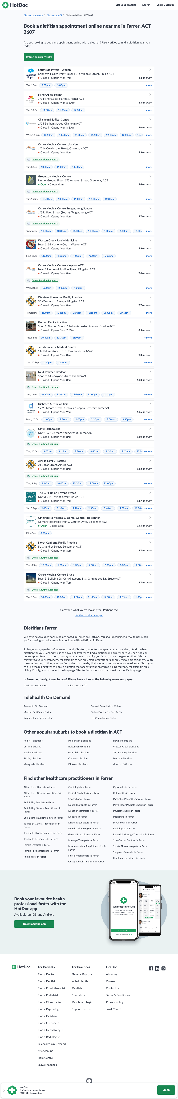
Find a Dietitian (47, 1016)
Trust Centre (113, 1009)
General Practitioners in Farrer (84, 834)
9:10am (61, 508)
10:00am (47, 199)
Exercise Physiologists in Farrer (84, 828)
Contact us (112, 988)
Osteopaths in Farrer (124, 793)
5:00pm (61, 85)
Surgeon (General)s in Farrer (128, 852)
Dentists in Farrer (77, 817)
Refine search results (39, 57)
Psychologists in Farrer (125, 823)
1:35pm (139, 597)
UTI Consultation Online (104, 718)
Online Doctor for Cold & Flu (106, 712)
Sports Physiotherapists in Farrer (130, 846)
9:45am (126, 451)
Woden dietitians (33, 752)
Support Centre (81, 1009)
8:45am (94, 451)
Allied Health (80, 981)
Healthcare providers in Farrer (129, 858)
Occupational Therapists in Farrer (86, 862)
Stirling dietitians (33, 758)
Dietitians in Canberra (35, 685)
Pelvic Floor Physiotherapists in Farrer (133, 805)
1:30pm (124, 231)
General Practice (82, 974)
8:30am (79, 451)
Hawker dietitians (122, 741)
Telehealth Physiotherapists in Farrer (43, 833)
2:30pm (62, 256)
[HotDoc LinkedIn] (157, 968)
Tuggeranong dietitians (125, 752)
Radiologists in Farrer (124, 828)
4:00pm (77, 256)
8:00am (47, 451)
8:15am (63, 451)
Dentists (77, 988)
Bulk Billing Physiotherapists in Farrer (43, 818)
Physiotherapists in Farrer (126, 811)
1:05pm (124, 597)
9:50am (124, 508)
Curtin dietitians (32, 747)
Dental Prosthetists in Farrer (83, 811)
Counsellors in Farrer (79, 799)
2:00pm (140, 231)
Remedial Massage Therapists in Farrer (133, 834)
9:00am (46, 483)
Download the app (34, 924)
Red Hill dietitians (33, 741)
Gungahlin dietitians (79, 752)
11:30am (63, 110)
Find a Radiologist (49, 1037)
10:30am (46, 167)
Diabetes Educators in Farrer (83, 823)
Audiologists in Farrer (35, 857)
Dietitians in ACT (54, 15)
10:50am (48, 135)
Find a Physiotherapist (51, 988)
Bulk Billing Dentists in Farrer (39, 802)
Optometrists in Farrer (125, 787)
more (148, 85)
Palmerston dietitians (79, 741)
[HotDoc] (14, 5)
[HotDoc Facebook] (151, 968)
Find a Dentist (46, 981)
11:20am (64, 135)
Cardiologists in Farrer (79, 787)
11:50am (95, 135)
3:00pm (46, 85)
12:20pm (126, 135)
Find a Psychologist (50, 1009)
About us (111, 974)
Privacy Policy (114, 1002)
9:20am (77, 508)
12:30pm (110, 199)
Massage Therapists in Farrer (83, 840)
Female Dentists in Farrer (37, 845)
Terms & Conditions (118, 995)
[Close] (4, 1090)
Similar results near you (89, 615)
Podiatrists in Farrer (123, 817)
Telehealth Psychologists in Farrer (41, 839)
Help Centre (45, 1058)
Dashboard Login (82, 1002)
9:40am (108, 508)
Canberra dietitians (78, 758)
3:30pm (77, 338)
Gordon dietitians (122, 764)
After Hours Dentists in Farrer (40, 787)
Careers (110, 981)
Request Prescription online (38, 718)
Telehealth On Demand (36, 706)
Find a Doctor (46, 974)
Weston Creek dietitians (126, 747)
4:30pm (93, 256)
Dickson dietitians (78, 764)
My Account (45, 1051)
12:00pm (78, 110)
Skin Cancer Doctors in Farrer (129, 840)
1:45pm (61, 313)
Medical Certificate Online (37, 712)
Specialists (78, 995)
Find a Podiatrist (48, 995)
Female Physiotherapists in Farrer (41, 851)
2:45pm (124, 313)
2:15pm (93, 313)
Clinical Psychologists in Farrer (84, 793)
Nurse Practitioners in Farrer (83, 856)
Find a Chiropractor (50, 1002)
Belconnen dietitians (79, 747)
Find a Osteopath (48, 1023)
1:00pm (108, 231)
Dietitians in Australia (33, 15)
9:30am (110, 451)
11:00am (47, 110)
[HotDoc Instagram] (163, 968)
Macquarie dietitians (35, 764)
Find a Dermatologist (50, 1030)
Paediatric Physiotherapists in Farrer (132, 799)
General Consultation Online (106, 706)
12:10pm (111, 135)
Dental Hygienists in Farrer (82, 805)
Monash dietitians (122, 758)
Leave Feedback (47, 1065)
